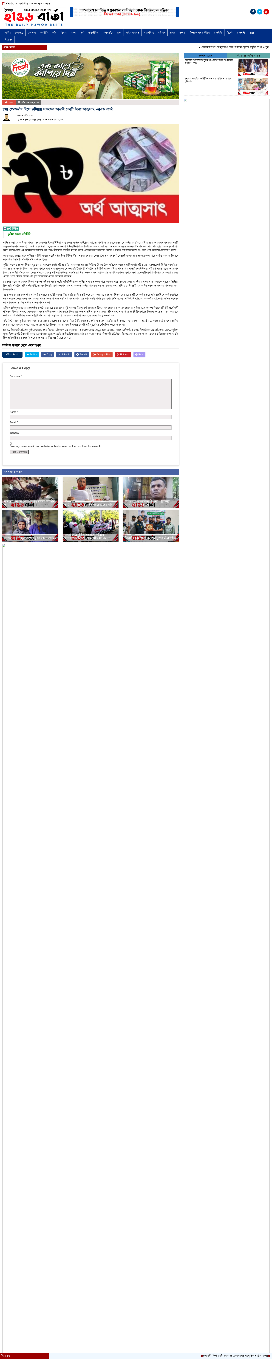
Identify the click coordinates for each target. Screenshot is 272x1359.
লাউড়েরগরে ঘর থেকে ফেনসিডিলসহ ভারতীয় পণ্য (29, 503)
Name (14, 412)
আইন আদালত (132, 32)
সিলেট (230, 32)
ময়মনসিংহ (149, 32)
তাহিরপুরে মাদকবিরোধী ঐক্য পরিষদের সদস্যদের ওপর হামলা (147, 503)
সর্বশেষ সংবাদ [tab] (205, 55)
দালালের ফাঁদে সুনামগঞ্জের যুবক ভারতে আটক (30, 538)
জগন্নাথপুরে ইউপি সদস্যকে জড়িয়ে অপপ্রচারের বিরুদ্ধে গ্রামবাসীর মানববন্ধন (87, 536)
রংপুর (172, 32)
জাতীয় (8, 32)
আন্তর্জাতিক (93, 32)
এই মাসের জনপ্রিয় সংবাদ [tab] (248, 55)
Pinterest (124, 354)
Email (14, 422)
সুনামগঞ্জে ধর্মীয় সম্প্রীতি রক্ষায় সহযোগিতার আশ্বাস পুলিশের (208, 80)
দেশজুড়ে (19, 32)
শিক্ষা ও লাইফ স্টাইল (200, 32)
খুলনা (73, 32)
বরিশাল (161, 32)
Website (14, 433)
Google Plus (103, 354)
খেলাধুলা (32, 32)
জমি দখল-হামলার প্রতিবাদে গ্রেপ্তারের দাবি (88, 505)
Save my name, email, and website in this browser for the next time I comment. (55, 446)
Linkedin (65, 354)
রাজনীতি (218, 32)
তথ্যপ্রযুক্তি (108, 32)
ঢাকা (119, 32)
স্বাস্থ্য (251, 32)
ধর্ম (82, 32)
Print (141, 354)
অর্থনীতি (44, 32)
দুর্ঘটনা (182, 32)
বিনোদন (8, 39)
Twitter (33, 354)
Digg (49, 354)
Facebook (13, 354)
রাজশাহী (241, 32)
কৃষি (54, 32)
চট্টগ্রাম (63, 32)
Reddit (83, 354)
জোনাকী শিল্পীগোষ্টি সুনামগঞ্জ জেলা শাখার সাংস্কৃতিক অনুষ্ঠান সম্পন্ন (202, 47)
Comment (16, 376)
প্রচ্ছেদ (10, 102)
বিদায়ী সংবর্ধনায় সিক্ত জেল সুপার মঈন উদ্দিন (150, 538)
